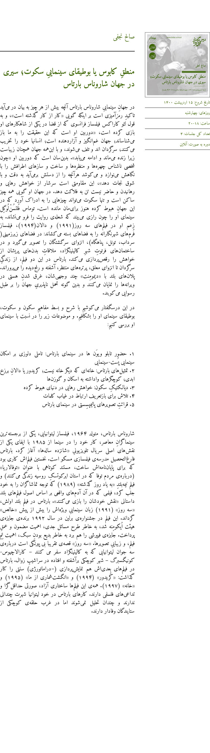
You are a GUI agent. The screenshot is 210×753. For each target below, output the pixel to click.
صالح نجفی (124, 37)
